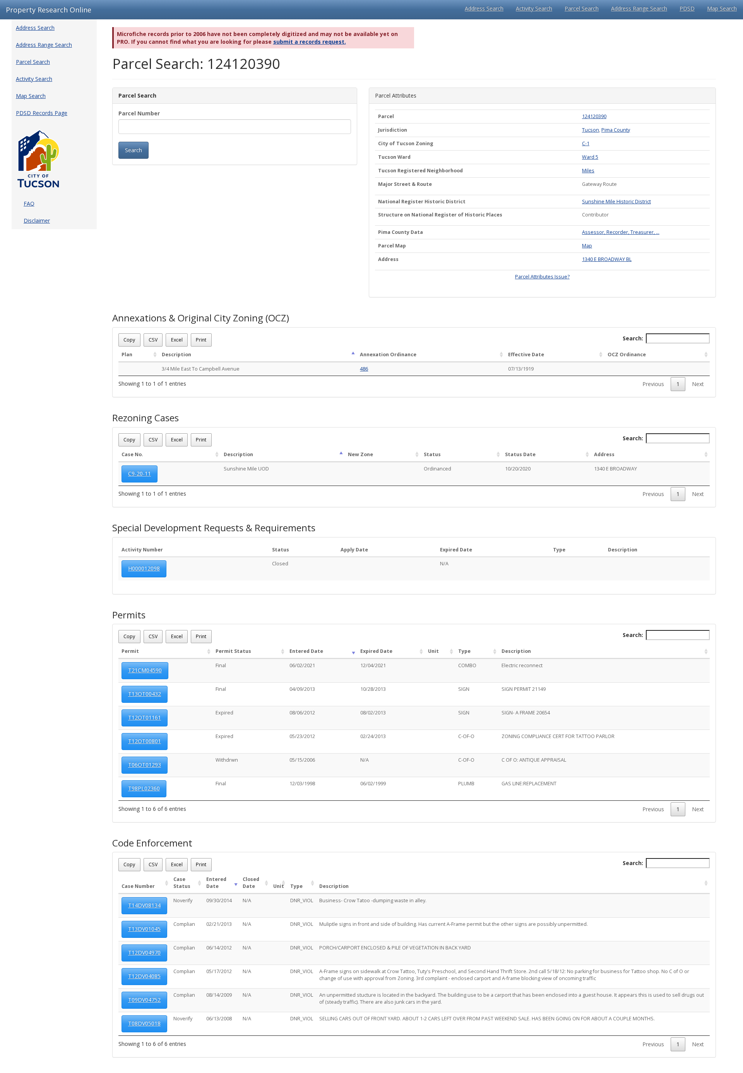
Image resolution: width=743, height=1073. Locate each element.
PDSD (687, 8)
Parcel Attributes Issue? (542, 276)
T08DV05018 (144, 1023)
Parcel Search (582, 8)
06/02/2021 (302, 665)
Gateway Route (599, 184)
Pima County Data (400, 232)
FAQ (29, 203)
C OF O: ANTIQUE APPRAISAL (534, 760)
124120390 (594, 116)
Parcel (386, 116)
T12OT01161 (144, 717)
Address (388, 259)
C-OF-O (466, 736)
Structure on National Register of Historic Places (440, 214)
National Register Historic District (422, 201)
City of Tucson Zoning (405, 143)
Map (587, 245)
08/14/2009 (219, 995)
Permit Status (233, 651)
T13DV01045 (144, 928)
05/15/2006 (302, 760)
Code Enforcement (152, 843)
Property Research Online (48, 9)
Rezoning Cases (145, 418)
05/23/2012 (302, 736)
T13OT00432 (144, 693)
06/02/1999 (373, 783)
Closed (280, 563)
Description (176, 354)
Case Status (181, 882)
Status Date (520, 454)
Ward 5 (590, 157)
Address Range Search (639, 8)
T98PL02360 (144, 788)
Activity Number (142, 549)
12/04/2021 (373, 665)
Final (221, 665)
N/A (444, 563)
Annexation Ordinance (388, 354)
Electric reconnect (522, 665)
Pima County (615, 130)
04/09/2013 (302, 689)
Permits (129, 615)
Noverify (182, 900)
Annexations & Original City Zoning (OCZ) (200, 318)
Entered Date (306, 651)
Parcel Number (139, 113)
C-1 (585, 143)
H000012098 (144, 568)
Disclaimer (37, 220)
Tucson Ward (394, 157)
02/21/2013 (219, 924)
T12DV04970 (144, 952)
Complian (184, 924)
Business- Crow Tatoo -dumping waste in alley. (372, 900)
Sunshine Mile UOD (246, 468)
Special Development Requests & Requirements (213, 528)
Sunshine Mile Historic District (616, 201)
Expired (224, 712)
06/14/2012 (219, 947)
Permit (130, 651)
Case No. (132, 454)
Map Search (722, 8)
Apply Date (354, 549)
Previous (653, 384)
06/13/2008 (219, 1018)
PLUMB (466, 783)
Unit (433, 651)
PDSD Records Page (41, 113)
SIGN (463, 689)
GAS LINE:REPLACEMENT (529, 783)
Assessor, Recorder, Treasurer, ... (620, 232)
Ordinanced (437, 468)
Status (432, 454)
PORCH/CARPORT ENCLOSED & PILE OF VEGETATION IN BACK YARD (395, 947)
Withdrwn (227, 760)
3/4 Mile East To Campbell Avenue (201, 369)
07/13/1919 (521, 369)
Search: (633, 338)
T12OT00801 (144, 741)
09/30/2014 (219, 900)
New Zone (360, 454)
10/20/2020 (518, 468)
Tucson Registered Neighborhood (420, 170)
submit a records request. (309, 41)
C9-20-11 (139, 473)
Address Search (484, 8)
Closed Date (251, 882)
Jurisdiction (392, 130)
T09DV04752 (144, 999)
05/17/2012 (219, 971)
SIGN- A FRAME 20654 (526, 712)
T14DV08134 (144, 905)
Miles (588, 170)
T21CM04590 (145, 670)
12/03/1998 (302, 783)
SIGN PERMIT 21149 (524, 689)
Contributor (595, 214)
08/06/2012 (302, 712)
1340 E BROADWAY (615, 468)
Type (559, 549)
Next (698, 384)
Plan (127, 354)
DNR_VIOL (301, 900)
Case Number (138, 886)
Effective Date (526, 354)
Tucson (590, 130)
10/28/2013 (373, 689)
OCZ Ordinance (627, 354)
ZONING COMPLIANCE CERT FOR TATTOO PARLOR (558, 736)
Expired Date (456, 549)
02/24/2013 (373, 736)
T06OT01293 (144, 764)
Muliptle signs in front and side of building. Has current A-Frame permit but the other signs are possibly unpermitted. (453, 924)
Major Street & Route (405, 184)
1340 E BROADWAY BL (607, 259)
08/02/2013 (373, 712)
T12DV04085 (144, 976)
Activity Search (534, 8)
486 (364, 369)
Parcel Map (392, 245)
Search (133, 150)
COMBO (467, 665)
